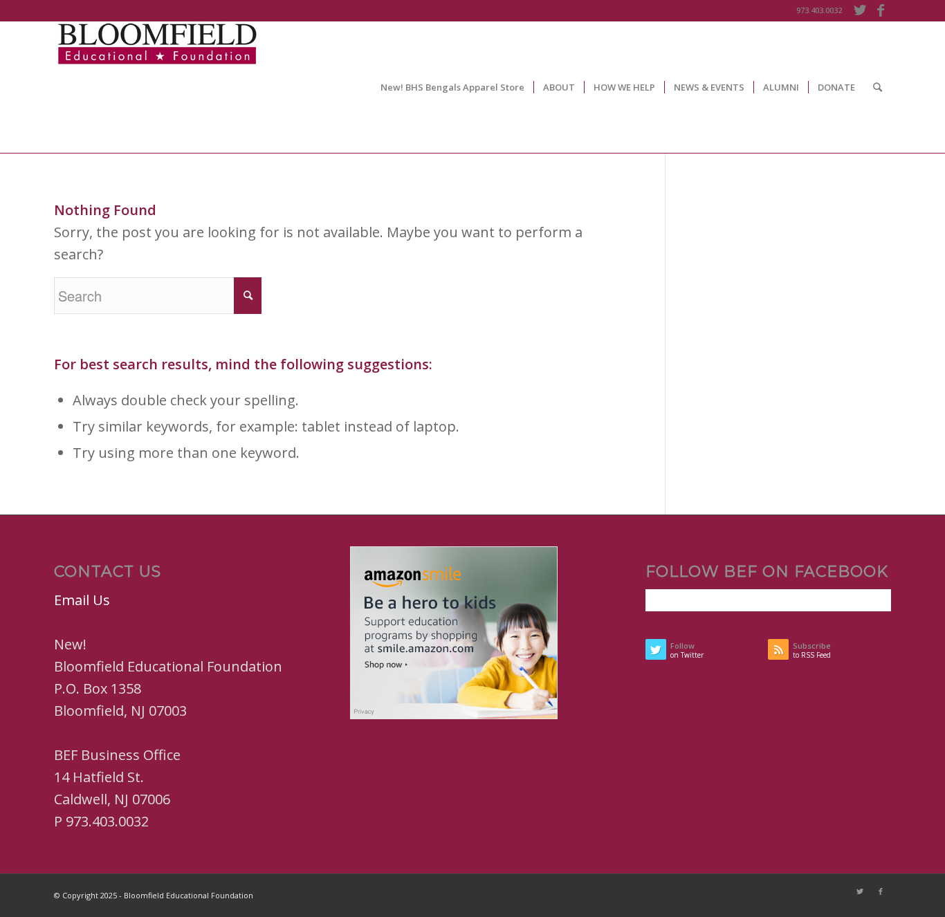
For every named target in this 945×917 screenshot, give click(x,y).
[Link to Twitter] (860, 10)
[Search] (877, 87)
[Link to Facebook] (880, 10)
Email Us (82, 600)
